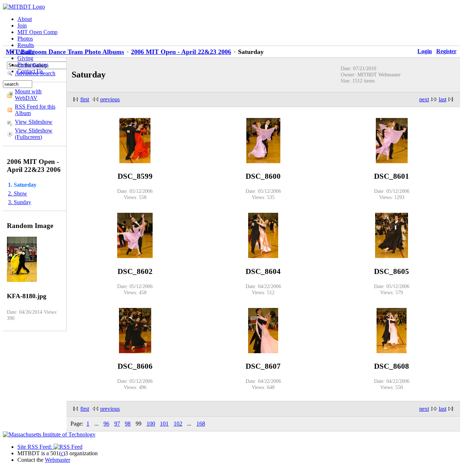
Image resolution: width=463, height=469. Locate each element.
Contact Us (30, 71)
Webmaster (57, 460)
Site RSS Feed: (35, 447)
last (442, 99)
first (84, 99)
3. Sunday (19, 202)
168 (200, 424)
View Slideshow (33, 122)
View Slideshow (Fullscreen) (33, 133)
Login (424, 51)
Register (446, 51)
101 (164, 424)
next (424, 99)
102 (178, 424)
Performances (32, 65)
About (24, 19)
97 (117, 424)
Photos (25, 38)
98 (128, 424)
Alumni (26, 51)
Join (22, 25)
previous (110, 99)
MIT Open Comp (37, 32)
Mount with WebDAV (28, 94)
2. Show (17, 193)
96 (106, 424)
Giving (25, 58)
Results (25, 45)
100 (150, 424)
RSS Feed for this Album (35, 109)
